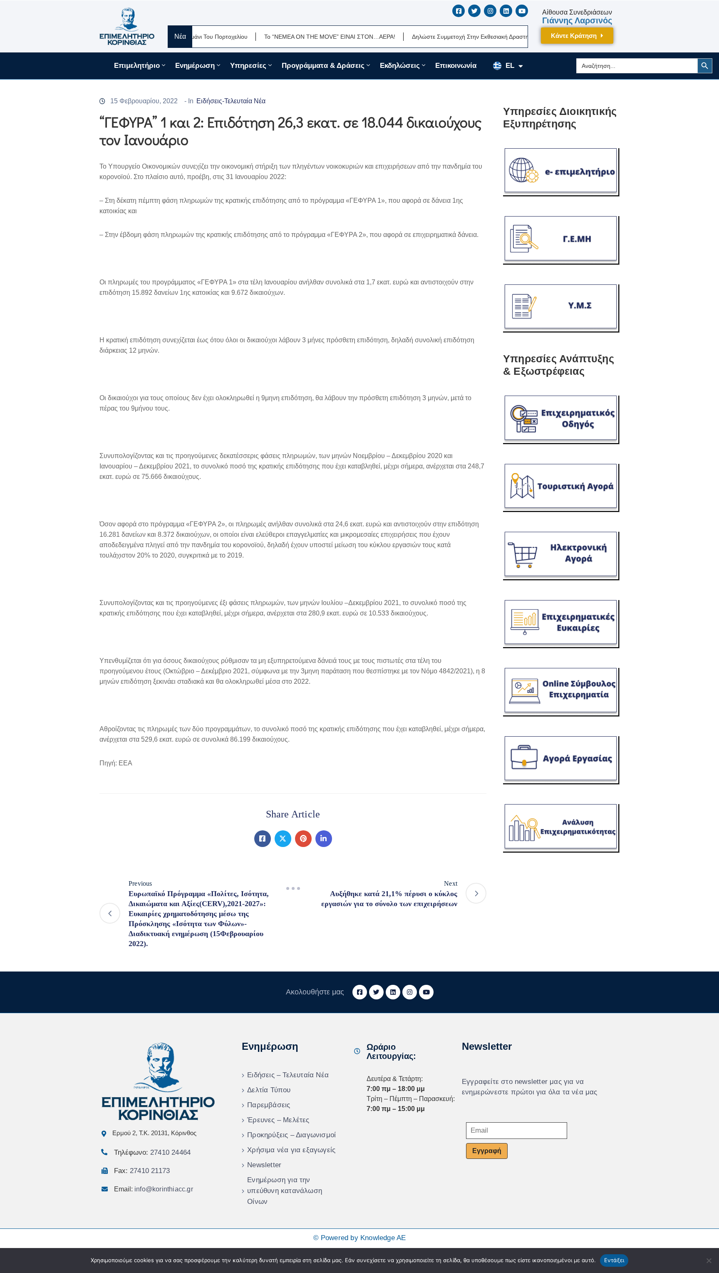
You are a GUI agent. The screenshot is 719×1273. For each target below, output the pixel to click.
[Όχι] (708, 1260)
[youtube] (522, 11)
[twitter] (474, 11)
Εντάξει (614, 1260)
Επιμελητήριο (137, 66)
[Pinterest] (303, 838)
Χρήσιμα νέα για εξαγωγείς (291, 1150)
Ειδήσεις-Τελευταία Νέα (230, 101)
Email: (153, 1189)
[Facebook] (262, 838)
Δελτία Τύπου (268, 1090)
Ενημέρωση (195, 66)
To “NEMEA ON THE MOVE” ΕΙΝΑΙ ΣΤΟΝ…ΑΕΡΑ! (298, 36)
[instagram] (490, 11)
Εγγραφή (486, 1150)
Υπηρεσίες (248, 66)
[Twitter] (283, 838)
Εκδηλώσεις (400, 66)
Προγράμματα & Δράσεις (323, 66)
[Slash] (293, 888)
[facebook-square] (458, 11)
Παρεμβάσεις (268, 1105)
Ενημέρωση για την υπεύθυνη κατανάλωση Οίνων (284, 1191)
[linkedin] (506, 11)
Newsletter (264, 1165)
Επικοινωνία (455, 66)
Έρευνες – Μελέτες (278, 1120)
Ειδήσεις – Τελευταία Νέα (288, 1075)
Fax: (142, 1171)
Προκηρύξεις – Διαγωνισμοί (291, 1135)
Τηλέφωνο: (152, 1152)
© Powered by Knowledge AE (359, 1238)
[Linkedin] (323, 838)
